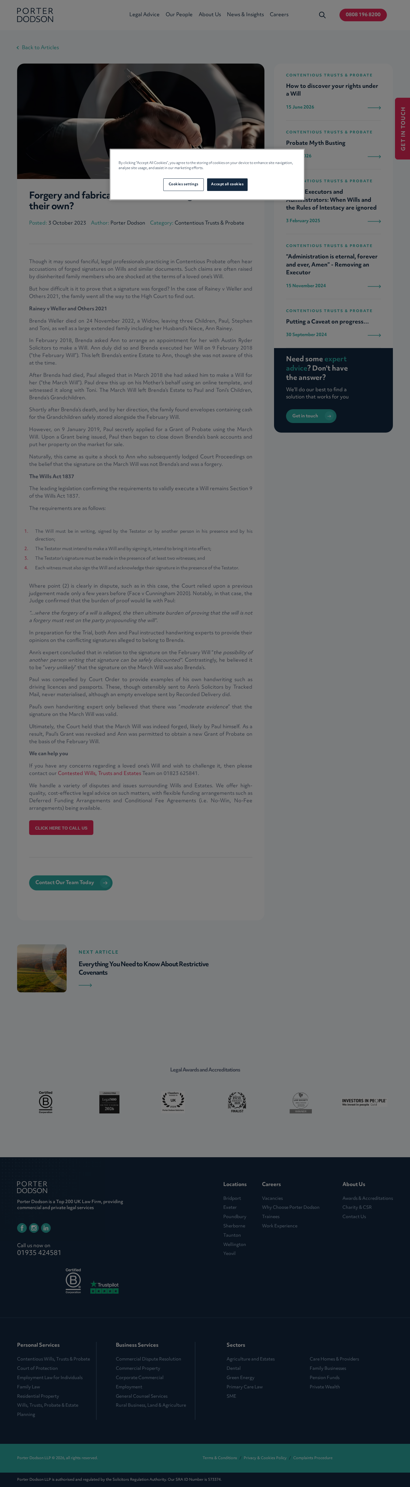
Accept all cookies (227, 184)
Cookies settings (183, 184)
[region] (207, 174)
